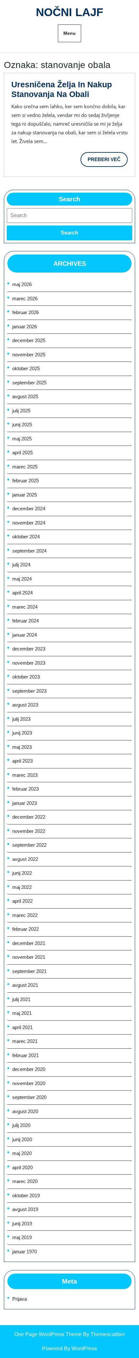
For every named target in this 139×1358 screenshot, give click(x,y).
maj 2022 (22, 887)
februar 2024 (25, 620)
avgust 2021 (25, 985)
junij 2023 (22, 733)
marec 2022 (24, 915)
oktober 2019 (26, 1195)
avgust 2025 (25, 396)
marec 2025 (24, 466)
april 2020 (22, 1167)
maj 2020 (22, 1153)
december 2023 (28, 648)
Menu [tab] (69, 33)
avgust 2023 (25, 705)
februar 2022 (25, 929)
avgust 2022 (25, 859)
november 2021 (28, 957)
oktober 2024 (26, 536)
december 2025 (28, 340)
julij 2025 (21, 410)
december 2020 (28, 1069)
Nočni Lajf (69, 12)
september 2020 (29, 1097)
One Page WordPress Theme (48, 1334)
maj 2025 (22, 438)
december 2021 (28, 943)
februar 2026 (25, 312)
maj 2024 (22, 579)
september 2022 (29, 845)
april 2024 (22, 592)
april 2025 (22, 452)
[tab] (69, 233)
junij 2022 (22, 873)
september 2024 (29, 551)
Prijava (19, 1299)
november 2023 (28, 663)
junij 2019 (22, 1223)
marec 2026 (24, 298)
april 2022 (22, 901)
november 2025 (28, 354)
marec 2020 (24, 1181)
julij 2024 (21, 564)
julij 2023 (21, 719)
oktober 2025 (26, 368)
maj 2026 (22, 284)
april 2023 (22, 761)
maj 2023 (22, 747)
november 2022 (28, 831)
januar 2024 (24, 635)
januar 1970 (24, 1251)
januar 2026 (24, 326)
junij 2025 (22, 424)
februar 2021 (25, 1055)
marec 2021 (24, 1041)
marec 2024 (24, 607)
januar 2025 (24, 494)
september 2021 (29, 971)
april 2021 (22, 1027)
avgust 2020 (25, 1111)
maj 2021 (22, 1013)
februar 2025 (25, 480)
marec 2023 (24, 775)
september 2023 (29, 691)
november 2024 (28, 522)
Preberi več (108, 161)
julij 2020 (21, 1125)
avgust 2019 (25, 1209)
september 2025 (29, 382)
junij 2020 (22, 1139)
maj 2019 (22, 1237)
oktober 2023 (26, 676)
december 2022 (28, 817)
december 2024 (28, 508)
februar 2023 (25, 789)
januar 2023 (24, 803)
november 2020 (28, 1083)
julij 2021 (21, 999)
